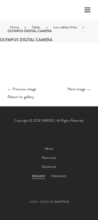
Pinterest (49, 193)
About (49, 148)
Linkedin (62, 193)
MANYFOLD (61, 202)
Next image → (79, 89)
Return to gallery (21, 97)
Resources (49, 157)
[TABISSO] (24, 25)
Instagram (76, 193)
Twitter (21, 193)
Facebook (35, 193)
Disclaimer (49, 166)
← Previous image (22, 89)
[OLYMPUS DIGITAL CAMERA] (49, 68)
